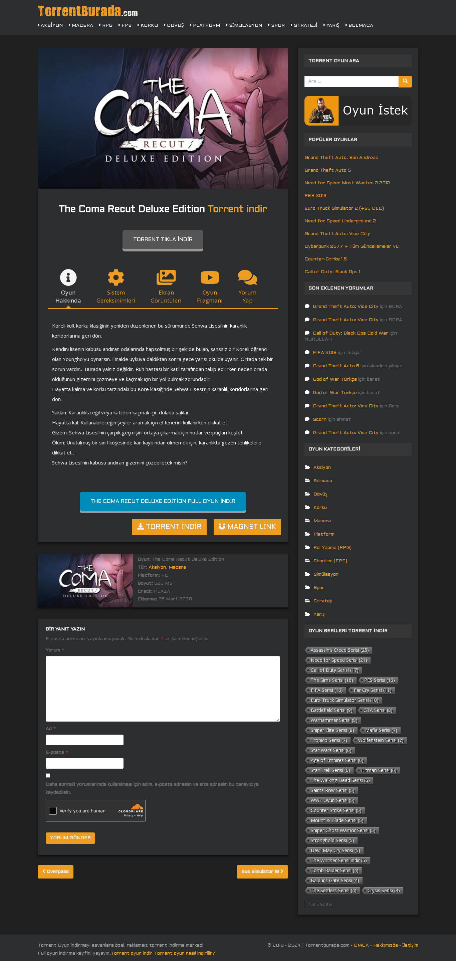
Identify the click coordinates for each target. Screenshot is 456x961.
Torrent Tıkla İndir (163, 239)
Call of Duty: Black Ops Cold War (350, 333)
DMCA (361, 945)
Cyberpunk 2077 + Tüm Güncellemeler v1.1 (352, 246)
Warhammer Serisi (334, 720)
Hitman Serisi (379, 770)
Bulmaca (360, 25)
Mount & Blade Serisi (337, 820)
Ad (51, 729)
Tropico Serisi (329, 740)
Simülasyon (245, 25)
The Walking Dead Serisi (340, 780)
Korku (148, 25)
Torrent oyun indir (132, 953)
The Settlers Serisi (334, 890)
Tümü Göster (320, 904)
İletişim (410, 945)
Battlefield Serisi (332, 710)
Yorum (55, 650)
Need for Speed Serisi (339, 660)
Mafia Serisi (381, 730)
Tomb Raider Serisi (335, 870)
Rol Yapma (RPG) (332, 548)
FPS (126, 25)
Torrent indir (237, 209)
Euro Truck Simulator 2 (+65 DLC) (344, 208)
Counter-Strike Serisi (336, 810)
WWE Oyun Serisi (333, 800)
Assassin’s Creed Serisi (340, 650)
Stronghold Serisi (332, 840)
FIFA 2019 (324, 353)
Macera (81, 25)
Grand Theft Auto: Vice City (337, 234)
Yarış (332, 25)
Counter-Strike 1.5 (325, 259)
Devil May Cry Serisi (335, 850)
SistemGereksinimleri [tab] (115, 296)
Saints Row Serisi (333, 790)
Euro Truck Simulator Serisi (345, 700)
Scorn (319, 419)
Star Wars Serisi (331, 750)
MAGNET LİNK (250, 527)
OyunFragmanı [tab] (210, 296)
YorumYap (247, 296)
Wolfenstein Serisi (381, 740)
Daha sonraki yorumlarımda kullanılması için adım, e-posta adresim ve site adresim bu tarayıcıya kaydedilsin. (152, 788)
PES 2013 (315, 196)
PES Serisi (379, 680)
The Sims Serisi (332, 680)
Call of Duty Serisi (335, 670)
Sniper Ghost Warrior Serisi (343, 830)
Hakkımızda (385, 945)
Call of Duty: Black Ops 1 (332, 272)
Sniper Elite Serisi (332, 730)
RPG (106, 25)
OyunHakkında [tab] (68, 296)
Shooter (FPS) (330, 561)
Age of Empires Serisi (337, 760)
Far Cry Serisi (373, 690)
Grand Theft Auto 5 (327, 170)
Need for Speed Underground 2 (340, 221)
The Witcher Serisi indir (339, 860)
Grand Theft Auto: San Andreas (341, 158)
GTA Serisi (378, 710)
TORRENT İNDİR (173, 527)
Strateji (304, 25)
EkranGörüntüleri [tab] (166, 296)
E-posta (57, 752)
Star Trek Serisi (330, 770)
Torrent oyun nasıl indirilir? (184, 953)
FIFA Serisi (327, 690)
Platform (206, 25)
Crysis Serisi (384, 890)
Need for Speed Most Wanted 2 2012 (347, 183)
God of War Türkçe (335, 379)
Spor (277, 25)
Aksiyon (51, 25)
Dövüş (175, 25)
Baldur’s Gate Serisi (335, 880)
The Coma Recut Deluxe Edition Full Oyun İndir (162, 501)
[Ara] (405, 81)
